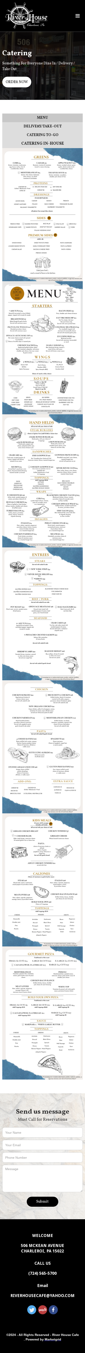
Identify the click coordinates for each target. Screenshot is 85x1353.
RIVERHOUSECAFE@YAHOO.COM (42, 1295)
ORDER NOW (17, 82)
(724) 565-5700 (42, 1273)
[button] (77, 15)
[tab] (42, 118)
